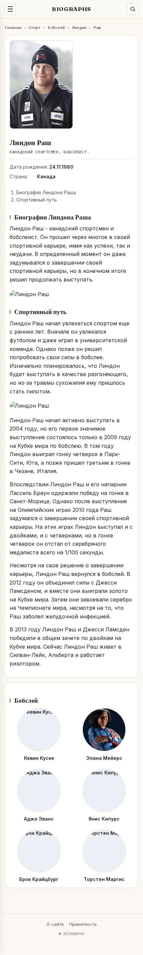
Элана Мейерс (104, 758)
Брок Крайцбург (39, 879)
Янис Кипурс (104, 819)
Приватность (83, 924)
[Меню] (10, 9)
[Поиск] (132, 9)
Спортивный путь (36, 199)
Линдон (79, 27)
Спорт (35, 27)
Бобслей (56, 27)
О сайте (55, 924)
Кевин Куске (39, 758)
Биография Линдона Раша (46, 192)
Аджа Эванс (39, 819)
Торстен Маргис (104, 879)
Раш (97, 27)
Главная (13, 27)
